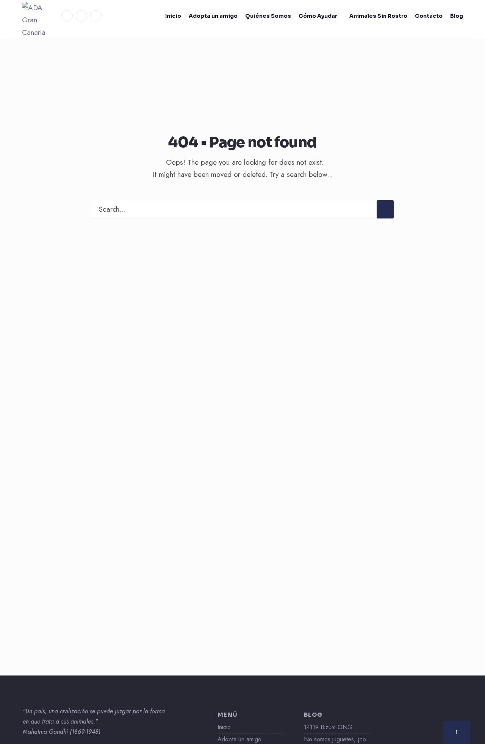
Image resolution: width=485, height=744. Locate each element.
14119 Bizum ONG (328, 727)
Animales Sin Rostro (378, 15)
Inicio (173, 15)
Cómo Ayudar (318, 15)
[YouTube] (96, 16)
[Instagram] (81, 16)
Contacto (429, 15)
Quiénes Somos (268, 15)
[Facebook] (67, 16)
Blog (456, 15)
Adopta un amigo (213, 15)
